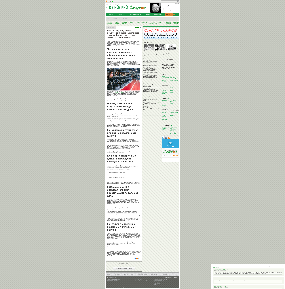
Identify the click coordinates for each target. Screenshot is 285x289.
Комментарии (121, 14)
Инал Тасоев (172, 117)
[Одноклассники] (137, 258)
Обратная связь (164, 274)
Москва (163, 102)
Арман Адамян (165, 112)
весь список (174, 62)
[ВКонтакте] (135, 258)
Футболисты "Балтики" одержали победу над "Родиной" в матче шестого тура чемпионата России (150, 76)
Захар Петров (173, 115)
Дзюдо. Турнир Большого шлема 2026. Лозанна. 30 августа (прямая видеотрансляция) (151, 84)
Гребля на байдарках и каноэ (165, 91)
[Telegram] (139, 258)
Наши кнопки (154, 274)
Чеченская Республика (164, 106)
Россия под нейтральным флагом (164, 81)
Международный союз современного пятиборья (173, 129)
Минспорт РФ (145, 22)
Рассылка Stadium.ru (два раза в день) (160, 282)
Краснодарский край (173, 101)
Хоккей (131, 22)
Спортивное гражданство (109, 23)
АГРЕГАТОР (168, 14)
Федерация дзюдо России (165, 132)
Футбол (138, 22)
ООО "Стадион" (175, 277)
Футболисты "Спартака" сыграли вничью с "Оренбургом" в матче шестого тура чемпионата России (150, 62)
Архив (132, 274)
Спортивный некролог (124, 23)
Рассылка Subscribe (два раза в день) (159, 281)
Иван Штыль (164, 119)
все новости (145, 113)
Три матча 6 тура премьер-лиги (149, 103)
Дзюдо (171, 90)
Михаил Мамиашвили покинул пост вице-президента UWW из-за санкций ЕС (170, 52)
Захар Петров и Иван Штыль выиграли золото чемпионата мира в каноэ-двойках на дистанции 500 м (149, 53)
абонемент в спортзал (118, 92)
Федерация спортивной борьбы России (173, 132)
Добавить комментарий (124, 268)
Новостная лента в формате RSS (159, 280)
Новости (111, 14)
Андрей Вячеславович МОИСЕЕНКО (221, 269)
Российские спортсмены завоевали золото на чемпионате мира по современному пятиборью (160, 52)
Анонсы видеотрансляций (153, 23)
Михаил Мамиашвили (164, 116)
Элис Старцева (165, 117)
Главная (109, 18)
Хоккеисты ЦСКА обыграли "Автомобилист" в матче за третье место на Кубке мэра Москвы (150, 69)
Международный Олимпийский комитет (165, 128)
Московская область (172, 103)
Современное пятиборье (164, 93)
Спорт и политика (117, 23)
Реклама (155, 284)
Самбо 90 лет (161, 22)
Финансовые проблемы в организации (168, 23)
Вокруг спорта (158, 14)
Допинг (147, 14)
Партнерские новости (123, 18)
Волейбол (172, 87)
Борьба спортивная (172, 77)
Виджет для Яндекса (157, 283)
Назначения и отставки (176, 23)
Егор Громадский (165, 114)
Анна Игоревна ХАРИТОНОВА (220, 286)
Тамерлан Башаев (174, 112)
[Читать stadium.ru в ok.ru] (170, 152)
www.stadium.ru (132, 281)
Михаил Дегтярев (173, 114)
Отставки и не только (135, 14)
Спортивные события (142, 274)
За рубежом (164, 100)
